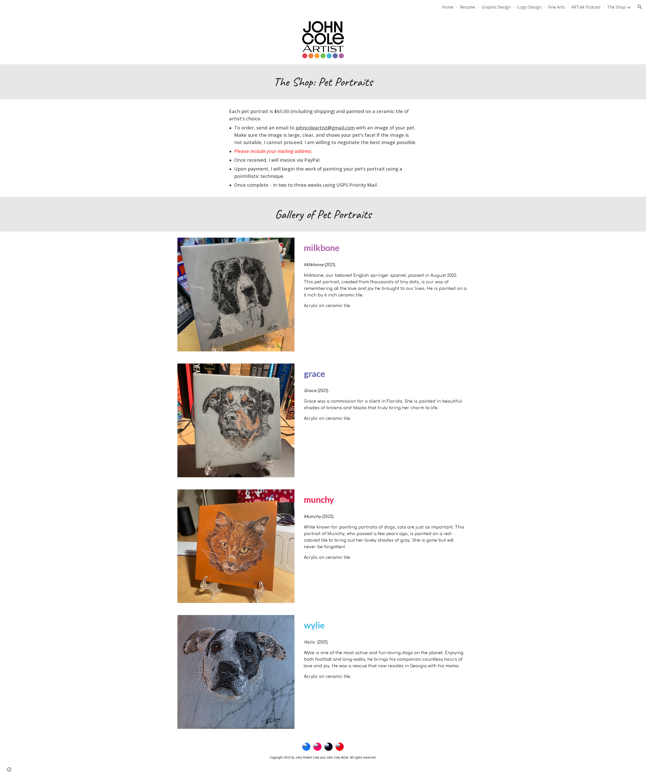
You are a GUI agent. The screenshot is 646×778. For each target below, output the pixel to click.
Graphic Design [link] (496, 7)
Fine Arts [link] (556, 7)
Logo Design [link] (529, 7)
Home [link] (447, 7)
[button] (640, 7)
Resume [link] (467, 7)
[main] (323, 81)
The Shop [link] (616, 7)
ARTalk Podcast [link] (586, 7)
